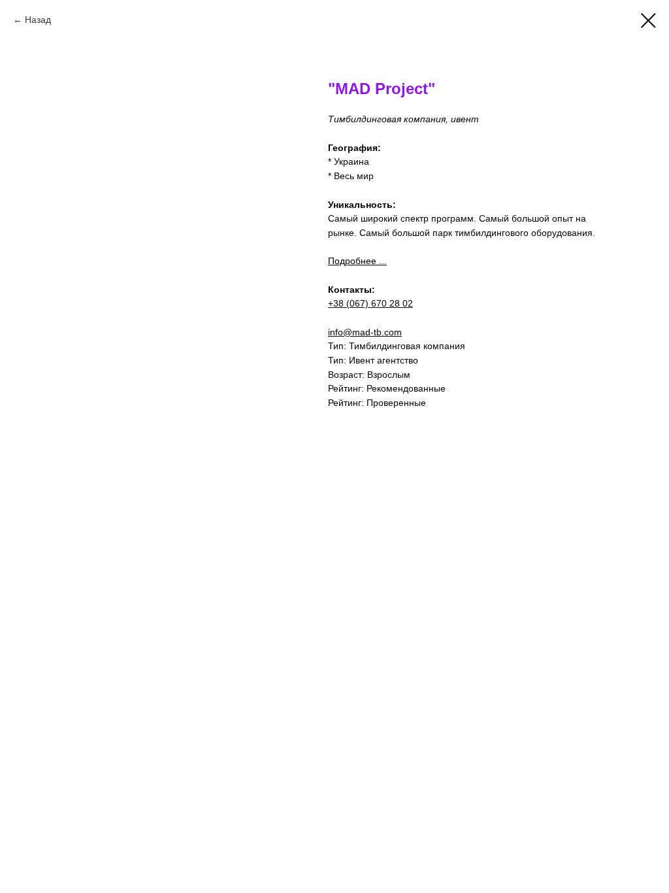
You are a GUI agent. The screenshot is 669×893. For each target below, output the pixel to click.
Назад (38, 19)
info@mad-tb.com (365, 332)
